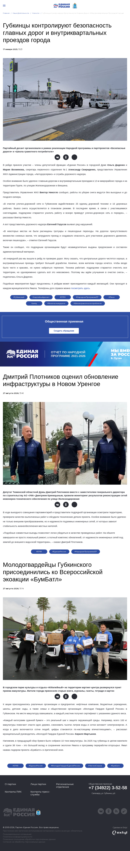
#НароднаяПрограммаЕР (87, 297)
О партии (10, 784)
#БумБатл (115, 766)
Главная (6, 13)
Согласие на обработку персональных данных (24, 842)
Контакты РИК (13, 791)
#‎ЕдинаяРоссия (36, 766)
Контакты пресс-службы (40, 793)
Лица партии (38, 784)
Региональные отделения (65, 785)
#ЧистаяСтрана (95, 766)
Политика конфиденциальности (17, 837)
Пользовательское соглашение (17, 834)
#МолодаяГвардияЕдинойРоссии (65, 766)
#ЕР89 (63, 297)
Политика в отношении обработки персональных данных (29, 839)
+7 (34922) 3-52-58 (108, 787)
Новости (35, 13)
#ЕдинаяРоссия (59, 552)
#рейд (34, 303)
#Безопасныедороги (56, 303)
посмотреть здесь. (80, 288)
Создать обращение (64, 331)
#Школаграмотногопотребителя (88, 303)
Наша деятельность (21, 13)
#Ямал (112, 297)
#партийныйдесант (41, 297)
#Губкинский (18, 297)
